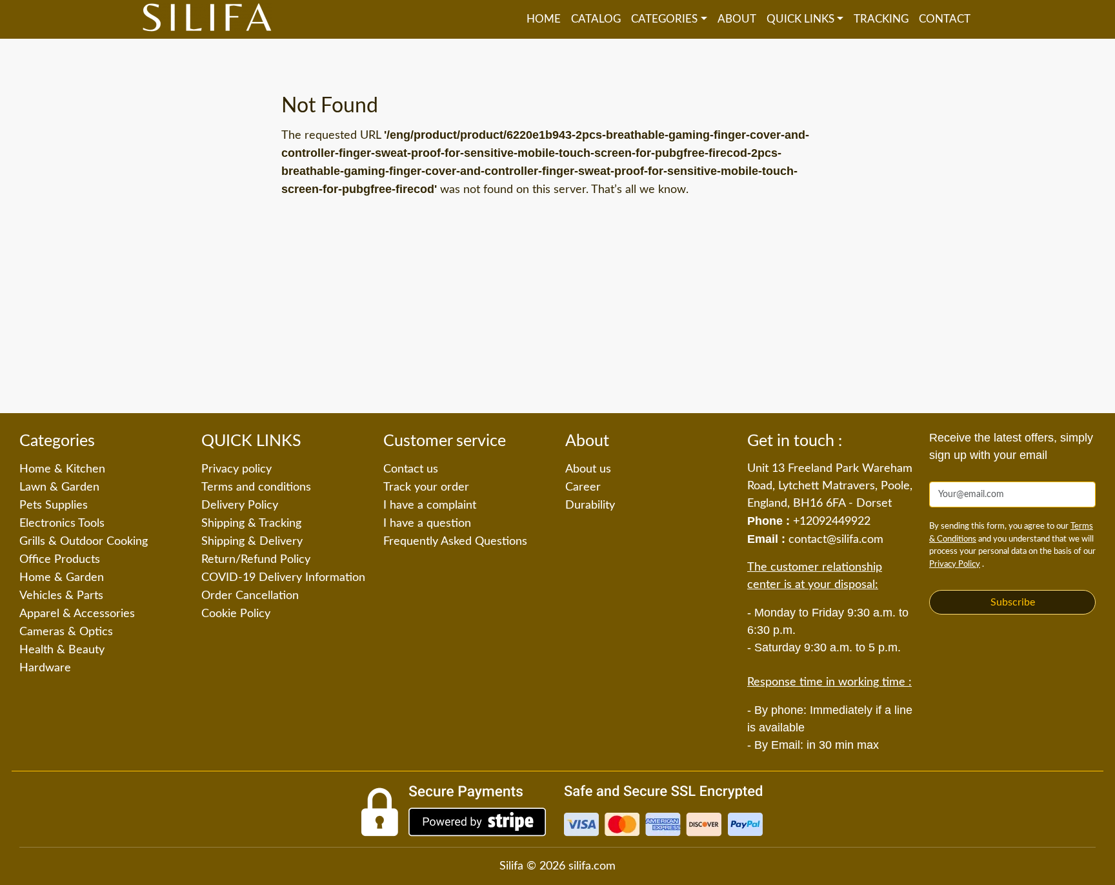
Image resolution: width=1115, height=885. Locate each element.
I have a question (427, 523)
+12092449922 (831, 521)
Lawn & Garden (59, 487)
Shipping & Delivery (252, 541)
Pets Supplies (53, 505)
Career (583, 487)
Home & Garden (61, 578)
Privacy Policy (954, 564)
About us (588, 469)
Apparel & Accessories (77, 614)
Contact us (410, 469)
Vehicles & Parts (61, 596)
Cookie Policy (235, 614)
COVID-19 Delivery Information (283, 578)
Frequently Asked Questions (455, 541)
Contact (944, 19)
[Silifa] (207, 19)
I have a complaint (429, 505)
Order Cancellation (250, 596)
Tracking (881, 19)
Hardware (45, 668)
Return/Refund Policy (255, 559)
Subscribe (1012, 602)
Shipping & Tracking (251, 523)
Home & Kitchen (62, 469)
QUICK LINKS (800, 19)
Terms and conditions (256, 487)
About (737, 19)
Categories (664, 19)
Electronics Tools (62, 523)
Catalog (596, 19)
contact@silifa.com (836, 539)
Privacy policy (236, 469)
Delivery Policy (239, 505)
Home (544, 19)
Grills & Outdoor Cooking (83, 541)
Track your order (426, 487)
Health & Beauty (62, 650)
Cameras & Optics (66, 632)
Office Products (59, 559)
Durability (590, 505)
